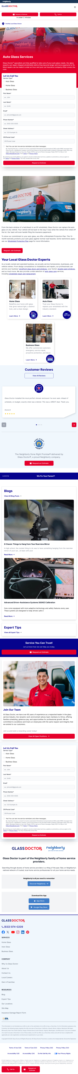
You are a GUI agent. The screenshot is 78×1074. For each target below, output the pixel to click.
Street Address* (8, 128)
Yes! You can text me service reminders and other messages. (26, 146)
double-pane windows (66, 269)
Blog (3, 994)
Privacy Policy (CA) (62, 1048)
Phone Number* (8, 120)
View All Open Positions (37, 736)
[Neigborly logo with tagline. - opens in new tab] (56, 848)
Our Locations (7, 1004)
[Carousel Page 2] (38, 424)
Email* (5, 111)
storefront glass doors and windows (33, 269)
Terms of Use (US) (15, 1048)
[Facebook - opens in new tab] (3, 932)
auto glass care (51, 271)
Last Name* (7, 102)
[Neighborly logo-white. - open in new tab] (6, 1)
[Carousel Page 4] (41, 424)
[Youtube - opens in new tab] (13, 932)
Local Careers (7, 977)
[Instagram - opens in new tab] (18, 932)
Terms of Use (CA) (31, 1048)
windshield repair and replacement (22, 274)
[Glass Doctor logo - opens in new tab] (27, 849)
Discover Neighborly (38, 884)
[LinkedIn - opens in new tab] (22, 932)
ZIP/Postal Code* (9, 137)
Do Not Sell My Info (44, 1053)
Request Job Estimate (12, 251)
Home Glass (10, 85)
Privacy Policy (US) (46, 1048)
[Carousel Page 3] (39, 424)
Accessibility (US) (13, 1053)
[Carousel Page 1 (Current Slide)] (36, 424)
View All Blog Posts (11, 496)
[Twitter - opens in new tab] (8, 932)
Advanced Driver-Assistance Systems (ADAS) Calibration (29, 602)
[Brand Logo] (39, 920)
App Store (40, 901)
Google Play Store (40, 907)
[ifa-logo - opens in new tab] (5, 1019)
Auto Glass (10, 81)
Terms (25, 153)
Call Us (59, 14)
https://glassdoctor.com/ (13, 153)
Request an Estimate (21, 14)
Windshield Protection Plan (18, 241)
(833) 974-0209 (13, 926)
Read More (8, 555)
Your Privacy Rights (64, 1053)
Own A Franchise (8, 982)
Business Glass (11, 89)
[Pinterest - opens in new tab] (27, 932)
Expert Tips (6, 999)
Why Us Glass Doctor (10, 964)
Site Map (5, 1008)
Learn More (13, 316)
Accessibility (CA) (29, 1053)
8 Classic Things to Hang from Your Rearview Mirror (27, 544)
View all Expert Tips (12, 632)
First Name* (7, 93)
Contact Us (6, 973)
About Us (5, 968)
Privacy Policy (33, 153)
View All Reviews (39, 376)
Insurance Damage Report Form (14, 1013)
